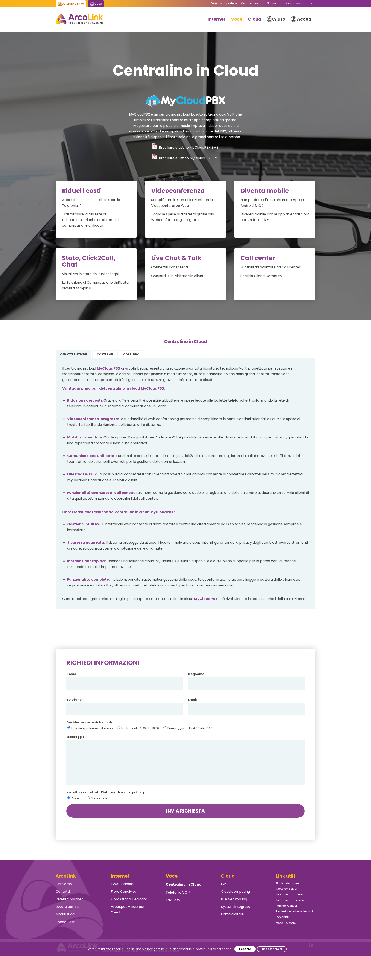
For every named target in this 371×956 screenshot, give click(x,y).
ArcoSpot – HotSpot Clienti (128, 909)
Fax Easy (173, 900)
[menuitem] (224, 3)
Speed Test (65, 921)
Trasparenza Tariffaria (290, 894)
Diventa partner (69, 899)
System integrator (236, 906)
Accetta (245, 949)
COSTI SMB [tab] (105, 354)
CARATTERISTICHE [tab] (73, 354)
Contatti (63, 891)
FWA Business (122, 883)
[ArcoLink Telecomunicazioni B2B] (79, 19)
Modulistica (65, 914)
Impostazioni (271, 949)
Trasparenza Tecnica (290, 900)
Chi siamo (64, 883)
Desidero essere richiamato (89, 722)
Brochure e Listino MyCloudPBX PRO (188, 158)
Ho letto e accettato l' (105, 792)
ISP (223, 883)
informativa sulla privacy (124, 792)
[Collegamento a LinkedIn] (312, 3)
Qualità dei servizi (287, 883)
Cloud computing (235, 891)
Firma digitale (232, 914)
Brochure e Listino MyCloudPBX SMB (188, 147)
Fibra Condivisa (123, 891)
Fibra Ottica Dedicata (129, 899)
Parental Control (286, 905)
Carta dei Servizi (286, 889)
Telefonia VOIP (178, 892)
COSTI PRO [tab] (131, 354)
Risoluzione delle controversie (295, 911)
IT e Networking (234, 899)
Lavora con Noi (68, 906)
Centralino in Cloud (184, 884)
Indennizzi (282, 917)
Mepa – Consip (286, 923)
